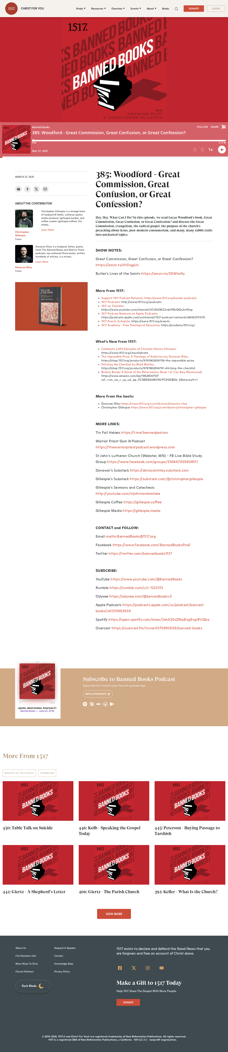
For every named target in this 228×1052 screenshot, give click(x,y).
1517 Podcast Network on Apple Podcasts (129, 313)
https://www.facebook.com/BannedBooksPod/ (152, 545)
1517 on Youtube (112, 306)
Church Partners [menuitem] (24, 971)
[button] (176, 8)
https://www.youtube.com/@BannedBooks (146, 579)
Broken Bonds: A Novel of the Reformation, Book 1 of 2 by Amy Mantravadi (151, 372)
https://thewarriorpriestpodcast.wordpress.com (135, 447)
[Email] (45, 189)
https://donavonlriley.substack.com (159, 470)
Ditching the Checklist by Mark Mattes (127, 364)
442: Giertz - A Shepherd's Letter (34, 891)
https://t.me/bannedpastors (144, 432)
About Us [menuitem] (20, 948)
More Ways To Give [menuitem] (26, 963)
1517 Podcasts (110, 302)
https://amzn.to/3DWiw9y (163, 273)
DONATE (194, 8)
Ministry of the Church (19, 773)
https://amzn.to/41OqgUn (117, 265)
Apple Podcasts (96, 694)
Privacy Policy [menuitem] (62, 971)
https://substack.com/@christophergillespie (166, 479)
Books (165, 8)
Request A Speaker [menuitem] (65, 948)
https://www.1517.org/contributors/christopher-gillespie (168, 407)
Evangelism (47, 773)
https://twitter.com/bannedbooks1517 (140, 553)
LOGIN (216, 8)
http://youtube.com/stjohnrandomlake (128, 493)
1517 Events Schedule (115, 321)
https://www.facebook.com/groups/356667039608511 (152, 461)
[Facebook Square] (119, 968)
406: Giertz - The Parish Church (109, 891)
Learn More (47, 229)
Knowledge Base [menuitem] (63, 963)
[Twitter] (133, 968)
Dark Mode (29, 986)
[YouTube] (161, 968)
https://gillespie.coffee (142, 502)
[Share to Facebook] (27, 189)
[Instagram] (147, 968)
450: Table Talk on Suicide (28, 827)
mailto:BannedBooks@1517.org (131, 536)
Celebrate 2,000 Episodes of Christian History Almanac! (138, 349)
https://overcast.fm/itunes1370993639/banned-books (157, 628)
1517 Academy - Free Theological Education (130, 325)
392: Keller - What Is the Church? (186, 891)
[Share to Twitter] (36, 189)
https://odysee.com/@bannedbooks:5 (140, 596)
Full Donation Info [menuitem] (25, 955)
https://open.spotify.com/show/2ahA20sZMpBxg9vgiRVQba (158, 619)
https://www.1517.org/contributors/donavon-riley (154, 404)
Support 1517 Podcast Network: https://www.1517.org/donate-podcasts (148, 298)
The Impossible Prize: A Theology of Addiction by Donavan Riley (144, 356)
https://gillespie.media (141, 510)
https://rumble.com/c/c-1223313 (136, 587)
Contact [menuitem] (58, 955)
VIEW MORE (114, 914)
